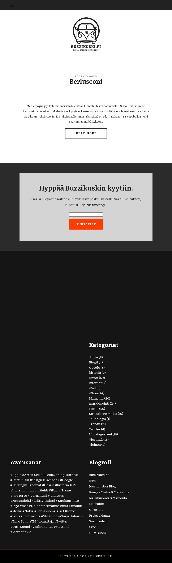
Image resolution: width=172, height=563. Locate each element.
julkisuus (57, 495)
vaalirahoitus (43, 526)
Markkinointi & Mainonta (108, 498)
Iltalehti (18, 490)
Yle (28, 532)
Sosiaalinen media (103, 414)
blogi (61, 475)
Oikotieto (96, 510)
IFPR (92, 481)
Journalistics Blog (102, 486)
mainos (53, 506)
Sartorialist (98, 521)
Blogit (93, 362)
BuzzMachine (99, 475)
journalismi (38, 495)
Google (94, 368)
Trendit (94, 424)
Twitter (94, 429)
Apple (93, 357)
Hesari (49, 485)
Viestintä (96, 440)
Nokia (29, 511)
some (71, 511)
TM (33, 521)
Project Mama (99, 515)
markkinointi (99, 403)
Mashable (96, 504)
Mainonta (96, 398)
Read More (86, 133)
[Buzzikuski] (86, 34)
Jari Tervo (19, 495)
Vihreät (18, 532)
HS (74, 485)
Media (94, 409)
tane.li (94, 527)
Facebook (52, 480)
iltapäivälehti (37, 490)
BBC (52, 475)
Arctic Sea (32, 475)
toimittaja (46, 521)
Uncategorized (100, 434)
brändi (73, 475)
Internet (95, 383)
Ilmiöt (93, 378)
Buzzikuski (20, 480)
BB (44, 475)
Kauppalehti (21, 500)
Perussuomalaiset (50, 511)
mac (25, 506)
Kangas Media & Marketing (109, 492)
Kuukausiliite (68, 500)
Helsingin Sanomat (26, 485)
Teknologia (97, 419)
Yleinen (95, 445)
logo (15, 506)
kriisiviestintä (44, 500)
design (37, 480)
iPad (92, 388)
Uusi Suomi (21, 526)
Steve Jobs (51, 516)
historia (95, 373)
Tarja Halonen (72, 516)
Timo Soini (20, 521)
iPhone (94, 393)
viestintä (62, 526)
